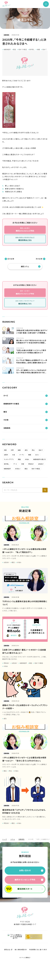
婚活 (5, 412)
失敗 (5, 450)
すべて (5, 396)
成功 (26, 450)
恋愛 (22, 464)
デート (15, 464)
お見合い (17, 469)
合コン (37, 455)
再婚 (29, 455)
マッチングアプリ (9, 459)
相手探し (6, 464)
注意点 (6, 455)
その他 (5, 420)
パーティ (21, 455)
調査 (19, 459)
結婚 (19, 450)
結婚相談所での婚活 (11, 404)
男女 (33, 450)
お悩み (27, 459)
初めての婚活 (36, 469)
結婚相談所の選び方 (39, 459)
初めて (41, 450)
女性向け (41, 464)
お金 (13, 455)
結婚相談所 (7, 469)
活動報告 (6, 35)
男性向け (31, 464)
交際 (12, 450)
